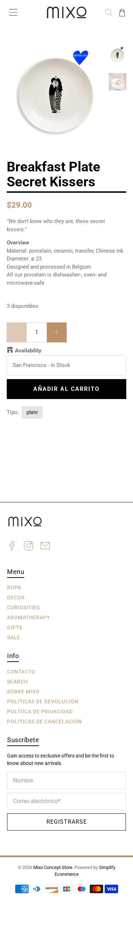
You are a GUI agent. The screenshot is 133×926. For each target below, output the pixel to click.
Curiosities (23, 607)
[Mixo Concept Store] (66, 12)
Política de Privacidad (40, 711)
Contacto (21, 671)
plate (32, 412)
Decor (16, 597)
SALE (13, 637)
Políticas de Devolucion (42, 701)
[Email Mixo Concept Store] (45, 547)
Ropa (14, 587)
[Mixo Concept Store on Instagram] (28, 547)
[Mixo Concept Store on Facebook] (12, 547)
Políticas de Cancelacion (44, 721)
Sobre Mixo (23, 691)
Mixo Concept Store (52, 867)
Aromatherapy (28, 617)
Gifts (14, 627)
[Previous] (18, 58)
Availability (28, 350)
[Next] (94, 58)
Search (17, 681)
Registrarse (66, 821)
